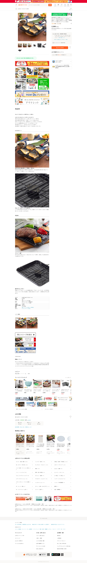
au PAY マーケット (18, 508)
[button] (71, 23)
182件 (29, 420)
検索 (50, 4)
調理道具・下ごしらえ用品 (47, 508)
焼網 (53, 508)
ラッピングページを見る (26, 308)
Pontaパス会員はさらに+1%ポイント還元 (60, 39)
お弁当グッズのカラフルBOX (27, 508)
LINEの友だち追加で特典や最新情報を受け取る (25, 58)
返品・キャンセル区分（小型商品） (28, 307)
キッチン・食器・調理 (37, 508)
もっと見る (67, 377)
